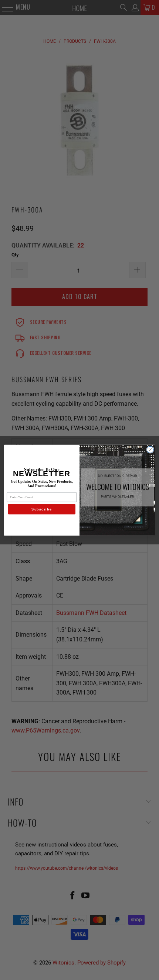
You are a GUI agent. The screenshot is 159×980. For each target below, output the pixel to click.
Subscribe (41, 509)
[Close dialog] (150, 449)
